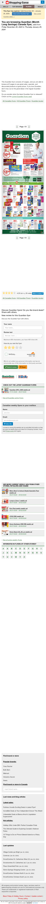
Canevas (11, 855)
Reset (23, 367)
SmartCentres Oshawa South (18, 877)
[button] (8, 182)
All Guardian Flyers (23, 101)
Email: (5, 417)
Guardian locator (37, 101)
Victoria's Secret (9, 777)
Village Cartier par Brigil (16, 852)
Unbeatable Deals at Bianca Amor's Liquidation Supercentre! (19, 815)
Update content (37, 896)
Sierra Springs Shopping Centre (19, 870)
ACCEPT (29, 903)
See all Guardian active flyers (13, 398)
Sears (5, 780)
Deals (40, 7)
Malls (5, 7)
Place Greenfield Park (15, 866)
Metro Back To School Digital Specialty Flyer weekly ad (24, 492)
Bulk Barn (6, 770)
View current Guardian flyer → (22, 14)
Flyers (28, 7)
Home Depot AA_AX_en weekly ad (21, 532)
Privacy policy (10, 431)
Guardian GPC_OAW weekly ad (20, 390)
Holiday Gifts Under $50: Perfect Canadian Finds (20, 825)
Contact (27, 896)
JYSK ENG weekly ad (17, 516)
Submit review (12, 367)
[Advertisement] (23, 56)
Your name (8, 324)
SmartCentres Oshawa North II (18, 873)
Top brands (17, 7)
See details (35, 903)
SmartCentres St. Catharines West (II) (21, 859)
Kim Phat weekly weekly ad (18, 508)
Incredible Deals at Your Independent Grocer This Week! (22, 811)
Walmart (6, 773)
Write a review (37, 293)
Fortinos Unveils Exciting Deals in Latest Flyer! (19, 807)
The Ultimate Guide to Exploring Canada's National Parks (21, 830)
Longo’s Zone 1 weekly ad (18, 501)
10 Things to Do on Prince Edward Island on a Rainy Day (21, 835)
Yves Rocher (7, 766)
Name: (5, 409)
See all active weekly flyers (12, 540)
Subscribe (8, 424)
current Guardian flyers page (22, 96)
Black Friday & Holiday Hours (13, 896)
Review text (8, 332)
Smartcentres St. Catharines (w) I (19, 862)
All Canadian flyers (9, 101)
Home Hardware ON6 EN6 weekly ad (21, 524)
